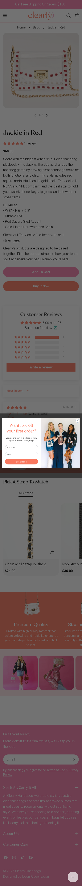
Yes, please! (21, 462)
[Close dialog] (77, 420)
